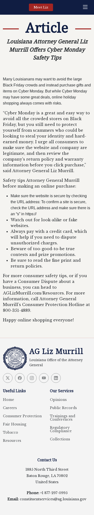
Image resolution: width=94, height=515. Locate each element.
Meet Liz (41, 7)
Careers (10, 408)
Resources (12, 440)
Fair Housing (14, 424)
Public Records (63, 408)
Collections (60, 439)
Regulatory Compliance (61, 429)
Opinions (58, 399)
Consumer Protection (22, 416)
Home (8, 399)
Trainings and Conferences (62, 417)
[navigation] (86, 7)
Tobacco (10, 432)
